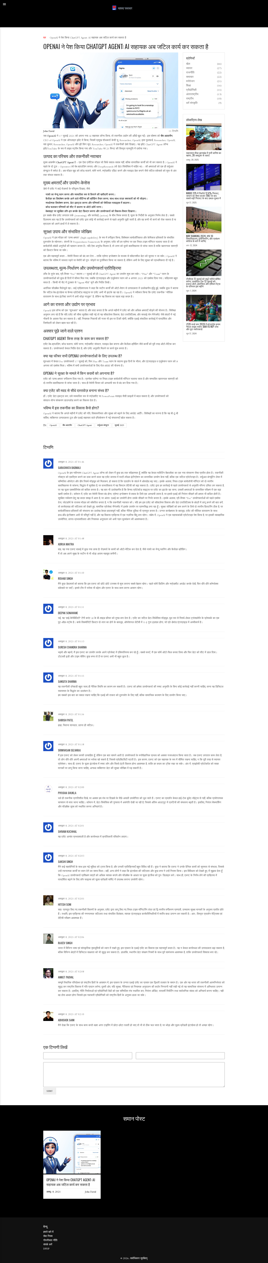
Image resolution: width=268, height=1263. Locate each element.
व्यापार (189, 68)
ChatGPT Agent (85, 425)
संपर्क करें (47, 1244)
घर (44, 38)
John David (48, 131)
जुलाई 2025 (119, 425)
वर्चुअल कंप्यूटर (103, 425)
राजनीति (190, 72)
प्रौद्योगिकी (191, 90)
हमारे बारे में (48, 1232)
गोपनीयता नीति (50, 1240)
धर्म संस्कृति (191, 103)
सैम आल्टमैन (67, 425)
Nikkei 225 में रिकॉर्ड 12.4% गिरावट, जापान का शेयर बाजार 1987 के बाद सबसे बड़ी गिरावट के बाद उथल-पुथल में (203, 195)
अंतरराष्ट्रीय (192, 94)
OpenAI (53, 425)
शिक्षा (188, 85)
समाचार (190, 77)
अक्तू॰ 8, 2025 (53, 1192)
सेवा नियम (48, 1236)
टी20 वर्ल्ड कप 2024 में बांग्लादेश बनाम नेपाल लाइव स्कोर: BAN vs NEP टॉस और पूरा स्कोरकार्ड (203, 326)
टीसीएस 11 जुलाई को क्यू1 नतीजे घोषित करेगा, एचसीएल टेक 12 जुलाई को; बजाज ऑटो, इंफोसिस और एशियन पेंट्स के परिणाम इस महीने (203, 283)
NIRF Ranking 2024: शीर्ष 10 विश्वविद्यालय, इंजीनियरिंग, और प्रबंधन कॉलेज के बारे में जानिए (203, 238)
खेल (188, 64)
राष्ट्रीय (190, 98)
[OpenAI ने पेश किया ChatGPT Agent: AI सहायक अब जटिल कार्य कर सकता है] (72, 1173)
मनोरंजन (190, 81)
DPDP (46, 1249)
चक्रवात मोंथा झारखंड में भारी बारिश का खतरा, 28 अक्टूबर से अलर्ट (203, 154)
